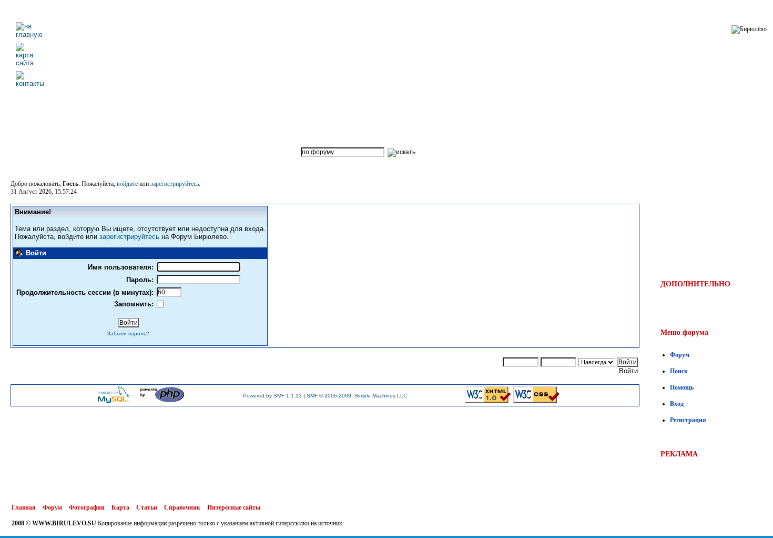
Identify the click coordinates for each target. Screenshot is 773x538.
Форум (679, 354)
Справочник (182, 507)
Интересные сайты (233, 507)
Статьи (146, 507)
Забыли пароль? (128, 333)
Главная (24, 507)
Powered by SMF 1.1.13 (272, 395)
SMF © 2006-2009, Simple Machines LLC (357, 395)
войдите (127, 183)
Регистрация (688, 420)
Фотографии (87, 507)
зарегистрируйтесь (174, 183)
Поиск (679, 371)
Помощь (682, 387)
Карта (120, 507)
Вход (677, 403)
